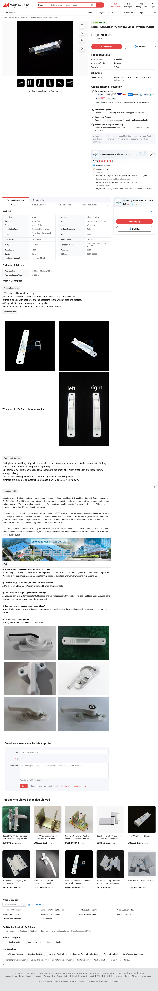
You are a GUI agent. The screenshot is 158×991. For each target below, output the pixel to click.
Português (37, 976)
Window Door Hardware (11, 919)
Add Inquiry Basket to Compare (45, 91)
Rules (154, 12)
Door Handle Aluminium (13, 942)
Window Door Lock (111, 954)
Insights (141, 973)
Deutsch (74, 976)
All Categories (11, 12)
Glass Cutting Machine (126, 910)
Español (29, 976)
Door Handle (53, 18)
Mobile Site (132, 973)
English (21, 976)
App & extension (126, 12)
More (4, 964)
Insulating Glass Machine (88, 910)
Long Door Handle (54, 942)
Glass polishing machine (11, 914)
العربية (92, 976)
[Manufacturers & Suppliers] (15, 5)
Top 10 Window (83, 960)
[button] (103, 204)
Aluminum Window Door (58, 954)
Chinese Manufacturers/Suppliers (50, 973)
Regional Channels (108, 973)
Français (47, 976)
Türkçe (127, 976)
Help (112, 12)
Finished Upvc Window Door (15, 960)
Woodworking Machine (88, 914)
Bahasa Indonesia (147, 976)
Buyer (101, 12)
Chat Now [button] (141, 46)
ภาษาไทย (119, 976)
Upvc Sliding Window (39, 960)
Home (4, 18)
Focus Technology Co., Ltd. (63, 981)
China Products (31, 973)
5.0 (125, 204)
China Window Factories (13, 954)
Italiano (66, 976)
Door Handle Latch (35, 942)
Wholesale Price (82, 973)
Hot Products (18, 973)
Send (24, 786)
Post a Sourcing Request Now (73, 786)
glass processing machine (50, 914)
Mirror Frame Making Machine (52, 910)
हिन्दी (112, 976)
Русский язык (57, 976)
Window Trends (100, 960)
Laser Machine (46, 919)
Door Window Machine (11, 910)
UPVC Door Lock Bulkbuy (120, 960)
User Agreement (93, 981)
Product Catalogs (37, 905)
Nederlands (84, 976)
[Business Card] (152, 211)
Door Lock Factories (35, 954)
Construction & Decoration (18, 18)
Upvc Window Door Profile (133, 954)
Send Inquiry (106, 46)
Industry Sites (94, 973)
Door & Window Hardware (38, 18)
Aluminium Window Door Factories (85, 954)
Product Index (121, 973)
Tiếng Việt (135, 976)
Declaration (104, 981)
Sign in (153, 6)
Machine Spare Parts (125, 914)
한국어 (99, 976)
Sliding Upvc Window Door (62, 960)
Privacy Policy (115, 981)
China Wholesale (69, 973)
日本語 (106, 976)
